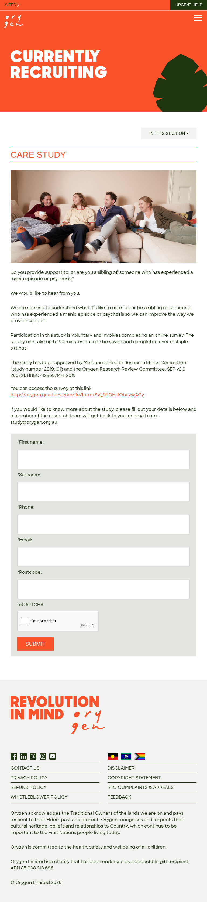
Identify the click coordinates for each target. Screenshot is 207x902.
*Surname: (28, 474)
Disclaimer (121, 768)
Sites (11, 5)
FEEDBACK (119, 797)
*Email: (24, 539)
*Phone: (25, 507)
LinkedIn (23, 756)
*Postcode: (29, 572)
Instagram (43, 756)
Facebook (14, 756)
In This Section (167, 133)
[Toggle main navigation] (198, 17)
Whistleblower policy (39, 797)
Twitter (33, 756)
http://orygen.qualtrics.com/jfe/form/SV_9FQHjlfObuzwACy (77, 395)
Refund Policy (29, 787)
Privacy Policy (29, 778)
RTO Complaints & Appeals (141, 787)
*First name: (30, 442)
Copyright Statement (134, 778)
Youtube (52, 756)
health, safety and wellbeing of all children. (120, 847)
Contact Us (25, 768)
